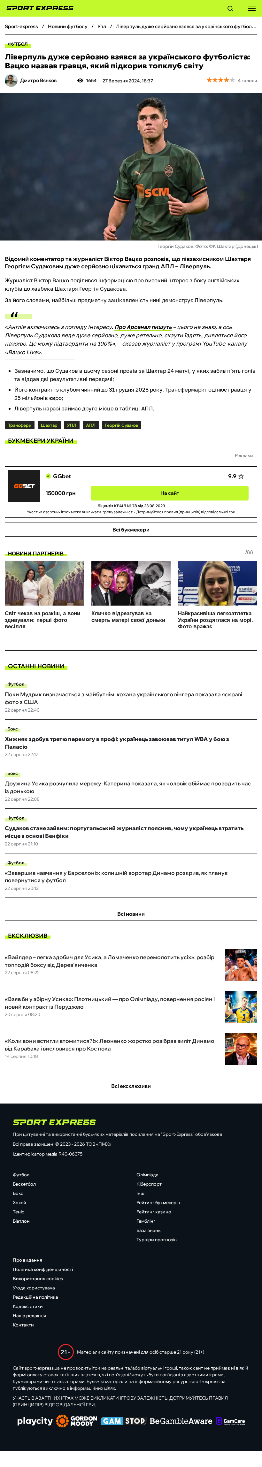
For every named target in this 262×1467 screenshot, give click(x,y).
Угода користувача (34, 1288)
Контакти (23, 1325)
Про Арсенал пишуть (143, 327)
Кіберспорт (149, 1184)
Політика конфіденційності (43, 1269)
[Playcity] (35, 1422)
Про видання (27, 1260)
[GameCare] (230, 1421)
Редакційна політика (35, 1297)
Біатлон (21, 1221)
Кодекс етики (28, 1306)
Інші (140, 1193)
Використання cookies (38, 1278)
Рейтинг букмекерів (158, 1202)
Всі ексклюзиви (131, 1086)
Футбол (18, 44)
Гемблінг (145, 1221)
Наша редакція (29, 1315)
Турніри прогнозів (156, 1239)
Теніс (18, 1212)
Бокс (12, 729)
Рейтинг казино (153, 1212)
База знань (148, 1230)
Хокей (19, 1202)
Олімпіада (147, 1175)
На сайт (169, 493)
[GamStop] (123, 1421)
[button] (230, 9)
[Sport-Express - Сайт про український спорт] (36, 8)
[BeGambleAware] (181, 1421)
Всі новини (131, 914)
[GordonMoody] (76, 1422)
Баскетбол (24, 1184)
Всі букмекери (131, 529)
